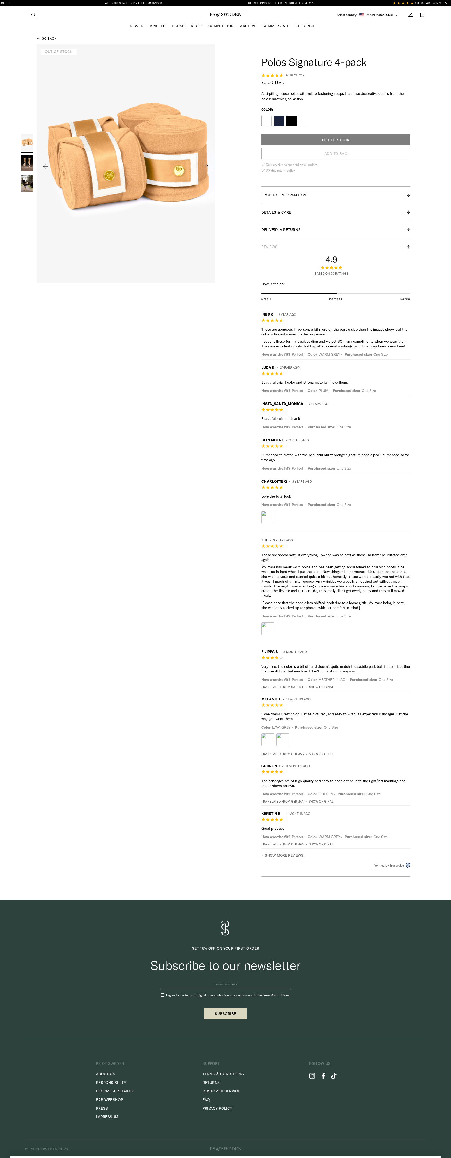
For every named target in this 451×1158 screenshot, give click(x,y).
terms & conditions (276, 995)
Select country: (347, 15)
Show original (321, 687)
